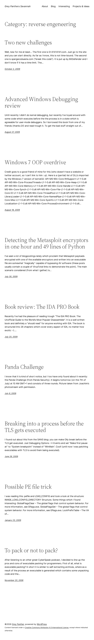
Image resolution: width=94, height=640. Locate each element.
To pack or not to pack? (31, 550)
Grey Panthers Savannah (18, 6)
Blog (53, 6)
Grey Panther (18, 624)
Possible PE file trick (28, 486)
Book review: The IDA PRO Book (42, 306)
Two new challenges (28, 42)
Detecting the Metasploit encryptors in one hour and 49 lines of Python (46, 243)
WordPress (42, 624)
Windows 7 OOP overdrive (35, 162)
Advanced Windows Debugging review (41, 102)
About (45, 6)
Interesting (64, 6)
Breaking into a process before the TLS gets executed (44, 426)
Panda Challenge (24, 367)
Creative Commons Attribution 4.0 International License (47, 627)
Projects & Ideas (81, 6)
